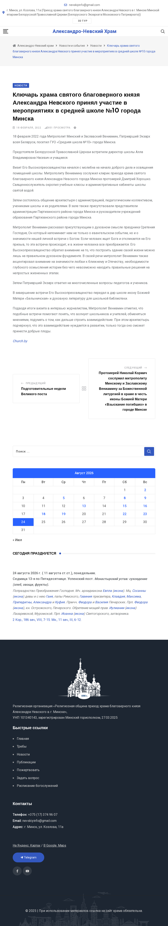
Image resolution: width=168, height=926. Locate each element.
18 (43, 514)
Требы (22, 746)
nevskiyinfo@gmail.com (84, 5)
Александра (42, 602)
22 (124, 514)
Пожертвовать (28, 770)
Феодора (85, 602)
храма (117, 911)
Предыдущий (36, 383)
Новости (23, 754)
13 (84, 506)
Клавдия (118, 596)
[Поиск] (163, 31)
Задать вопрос (28, 778)
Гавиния (85, 596)
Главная (23, 739)
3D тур (82, 20)
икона (118, 591)
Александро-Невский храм (85, 31)
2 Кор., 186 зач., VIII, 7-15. (32, 620)
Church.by (20, 341)
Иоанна (67, 614)
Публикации (26, 762)
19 (63, 514)
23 (145, 514)
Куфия (60, 602)
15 (124, 506)
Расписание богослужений (37, 786)
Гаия (49, 596)
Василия (101, 602)
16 (145, 506)
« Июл (17, 540)
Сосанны (139, 591)
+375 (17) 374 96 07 (42, 815)
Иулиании (116, 608)
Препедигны (22, 602)
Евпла (107, 591)
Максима (133, 596)
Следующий (133, 367)
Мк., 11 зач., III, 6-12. (66, 620)
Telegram (29, 857)
